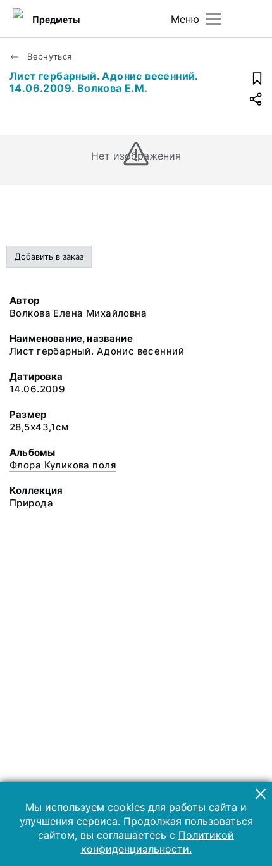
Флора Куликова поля (62, 465)
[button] (260, 793)
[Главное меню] (213, 18)
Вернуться (48, 56)
